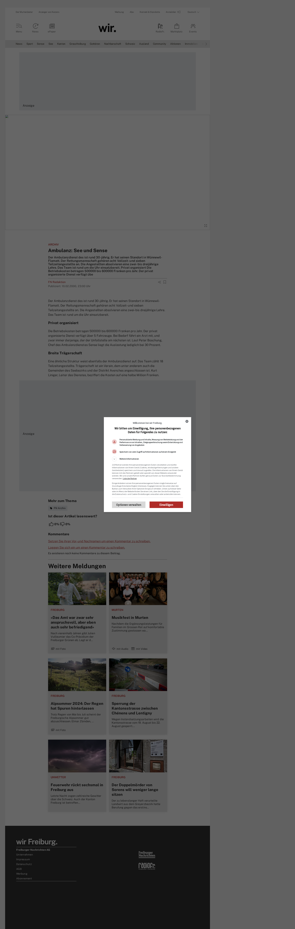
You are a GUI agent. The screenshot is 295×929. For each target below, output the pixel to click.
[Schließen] (187, 421)
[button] (147, 459)
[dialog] (147, 464)
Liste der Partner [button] (130, 478)
